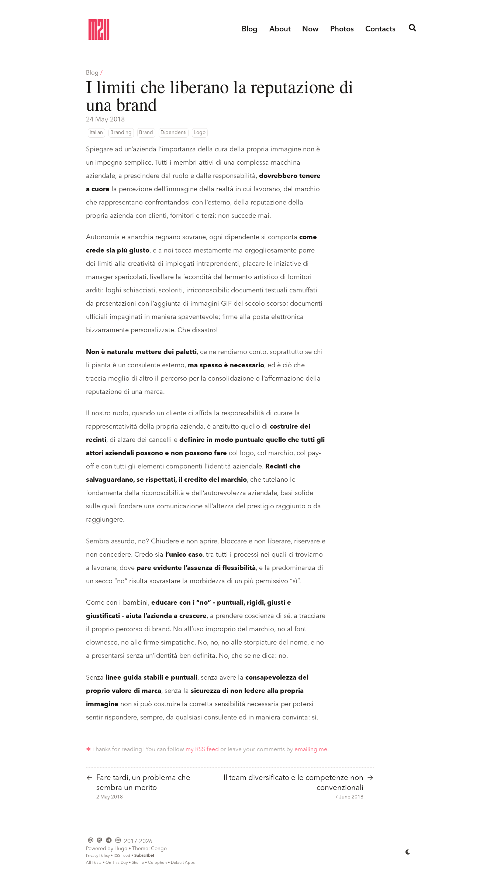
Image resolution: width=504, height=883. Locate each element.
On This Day (117, 863)
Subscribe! (144, 856)
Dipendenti (173, 132)
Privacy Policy (98, 856)
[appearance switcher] (408, 852)
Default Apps (183, 863)
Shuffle (138, 863)
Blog (92, 73)
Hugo (120, 848)
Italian (96, 132)
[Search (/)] (412, 29)
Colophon (157, 863)
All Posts (93, 863)
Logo (200, 132)
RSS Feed (122, 856)
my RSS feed (202, 750)
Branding (121, 132)
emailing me (310, 750)
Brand (146, 132)
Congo (159, 848)
